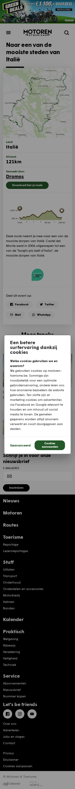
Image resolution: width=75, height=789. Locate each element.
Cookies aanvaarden (50, 444)
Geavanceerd (20, 445)
